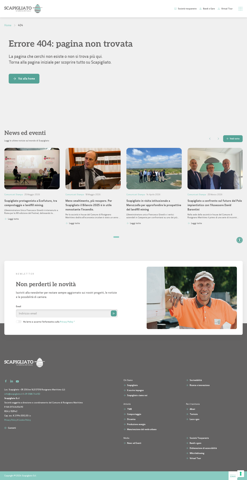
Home (7, 25)
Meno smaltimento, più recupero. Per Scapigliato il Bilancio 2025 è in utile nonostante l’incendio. (88, 205)
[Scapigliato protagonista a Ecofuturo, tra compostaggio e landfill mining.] (32, 168)
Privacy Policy (66, 321)
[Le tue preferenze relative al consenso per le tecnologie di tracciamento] (240, 473)
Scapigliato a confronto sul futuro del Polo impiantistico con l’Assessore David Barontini (215, 205)
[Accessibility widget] (240, 240)
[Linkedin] (11, 381)
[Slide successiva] (218, 138)
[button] (116, 237)
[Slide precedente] (209, 138)
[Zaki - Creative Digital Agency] (236, 475)
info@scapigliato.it (13, 393)
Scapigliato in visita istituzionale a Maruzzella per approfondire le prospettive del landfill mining (153, 205)
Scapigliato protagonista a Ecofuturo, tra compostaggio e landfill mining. (30, 203)
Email (18, 306)
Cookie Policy (24, 420)
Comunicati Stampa (13, 194)
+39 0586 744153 (32, 393)
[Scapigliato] (123, 362)
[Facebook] (5, 381)
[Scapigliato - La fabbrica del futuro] (23, 8)
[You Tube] (17, 381)
